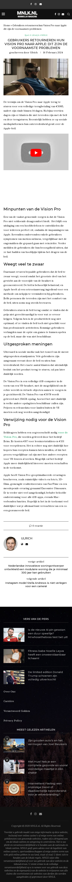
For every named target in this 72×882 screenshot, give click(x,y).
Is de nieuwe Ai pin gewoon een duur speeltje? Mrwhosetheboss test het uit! (48, 633)
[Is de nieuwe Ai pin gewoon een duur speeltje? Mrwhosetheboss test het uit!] (13, 635)
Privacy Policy (12, 720)
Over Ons (9, 691)
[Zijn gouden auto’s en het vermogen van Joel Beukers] (13, 746)
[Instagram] (36, 4)
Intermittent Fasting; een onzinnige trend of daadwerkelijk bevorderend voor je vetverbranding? (47, 789)
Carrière (8, 701)
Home (6, 25)
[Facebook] (31, 4)
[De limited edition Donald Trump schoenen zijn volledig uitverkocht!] (13, 677)
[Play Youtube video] (36, 152)
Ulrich (34, 52)
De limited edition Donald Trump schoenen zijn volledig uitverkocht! (45, 675)
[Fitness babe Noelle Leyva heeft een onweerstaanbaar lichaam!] (13, 656)
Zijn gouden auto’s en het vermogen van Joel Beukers (47, 742)
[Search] (68, 14)
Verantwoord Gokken (16, 711)
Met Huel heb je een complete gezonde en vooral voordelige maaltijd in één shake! (48, 767)
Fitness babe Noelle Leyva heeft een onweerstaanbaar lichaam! (47, 654)
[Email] (40, 4)
